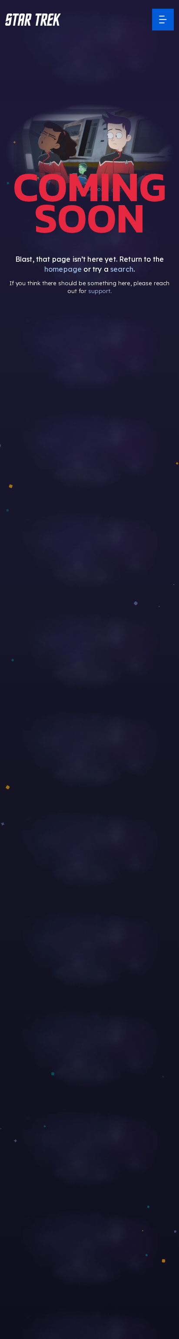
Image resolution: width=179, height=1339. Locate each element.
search (121, 269)
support (99, 290)
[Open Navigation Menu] (163, 19)
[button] (33, 19)
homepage (63, 269)
